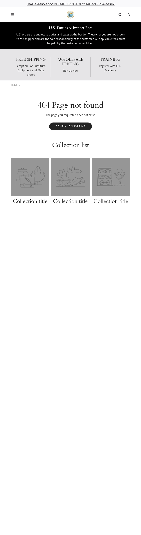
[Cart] (128, 15)
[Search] (120, 15)
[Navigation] (12, 15)
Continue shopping (71, 126)
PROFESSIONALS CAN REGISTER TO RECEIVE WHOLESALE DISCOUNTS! (71, 3)
